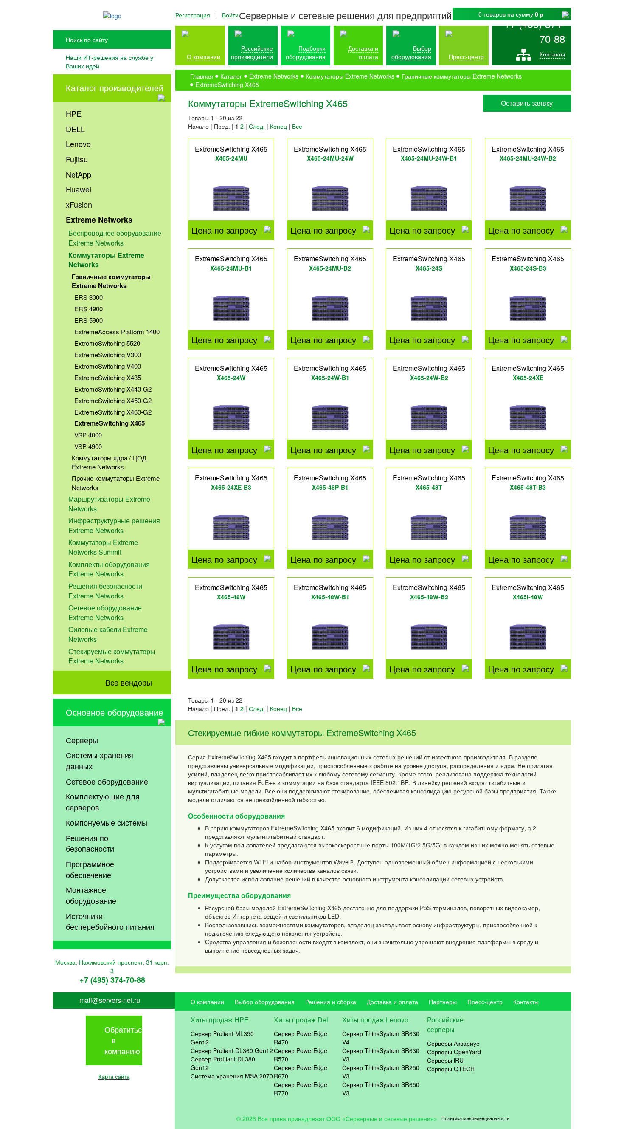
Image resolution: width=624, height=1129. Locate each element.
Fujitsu (77, 158)
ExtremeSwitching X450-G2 (113, 400)
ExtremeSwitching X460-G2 (113, 411)
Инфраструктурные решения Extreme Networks (114, 525)
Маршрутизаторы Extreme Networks (109, 504)
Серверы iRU (445, 1060)
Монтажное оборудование (91, 895)
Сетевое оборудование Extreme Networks (105, 612)
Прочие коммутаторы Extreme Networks (116, 482)
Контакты (552, 54)
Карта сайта (113, 1077)
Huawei (78, 189)
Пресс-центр (485, 1001)
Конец (278, 126)
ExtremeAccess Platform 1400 (117, 331)
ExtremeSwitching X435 (107, 377)
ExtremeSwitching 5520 (107, 343)
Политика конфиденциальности (475, 1118)
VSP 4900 (88, 446)
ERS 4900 (88, 308)
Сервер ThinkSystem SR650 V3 (380, 1088)
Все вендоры (128, 682)
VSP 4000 (88, 434)
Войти (230, 15)
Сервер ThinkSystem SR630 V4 (380, 1037)
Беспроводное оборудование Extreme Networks (114, 238)
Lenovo (78, 143)
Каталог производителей (114, 88)
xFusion (79, 204)
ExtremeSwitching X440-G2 (113, 388)
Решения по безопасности (90, 843)
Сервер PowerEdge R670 (300, 1071)
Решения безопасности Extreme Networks (105, 591)
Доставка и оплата (363, 52)
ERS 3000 (88, 297)
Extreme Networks (99, 219)
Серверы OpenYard (454, 1051)
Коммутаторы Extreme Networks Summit (103, 547)
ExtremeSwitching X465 (109, 423)
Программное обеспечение (90, 869)
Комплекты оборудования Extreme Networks (109, 569)
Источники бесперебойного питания (110, 921)
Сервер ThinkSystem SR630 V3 (380, 1054)
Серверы (82, 739)
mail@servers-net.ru (109, 1000)
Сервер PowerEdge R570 (300, 1054)
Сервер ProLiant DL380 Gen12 (223, 1063)
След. (257, 126)
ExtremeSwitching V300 (107, 354)
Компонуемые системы (106, 822)
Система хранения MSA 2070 (232, 1076)
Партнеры (443, 1001)
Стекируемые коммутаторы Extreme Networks (111, 656)
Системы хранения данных (99, 760)
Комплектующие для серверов (103, 801)
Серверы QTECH (451, 1068)
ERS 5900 (88, 320)
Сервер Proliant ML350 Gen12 (222, 1037)
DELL (75, 128)
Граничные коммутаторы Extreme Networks (111, 281)
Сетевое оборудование (107, 781)
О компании (203, 56)
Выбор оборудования (411, 52)
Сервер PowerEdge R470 (300, 1037)
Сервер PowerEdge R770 (300, 1088)
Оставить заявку (527, 103)
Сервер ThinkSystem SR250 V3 (380, 1071)
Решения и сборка (330, 1001)
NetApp (78, 174)
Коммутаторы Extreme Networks (106, 260)
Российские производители (252, 52)
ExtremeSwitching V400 (107, 365)
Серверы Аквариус (453, 1043)
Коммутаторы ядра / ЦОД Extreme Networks (109, 462)
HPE (74, 113)
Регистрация (192, 15)
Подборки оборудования (306, 52)
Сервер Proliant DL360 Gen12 (232, 1050)
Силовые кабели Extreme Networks (108, 634)
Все (297, 126)
